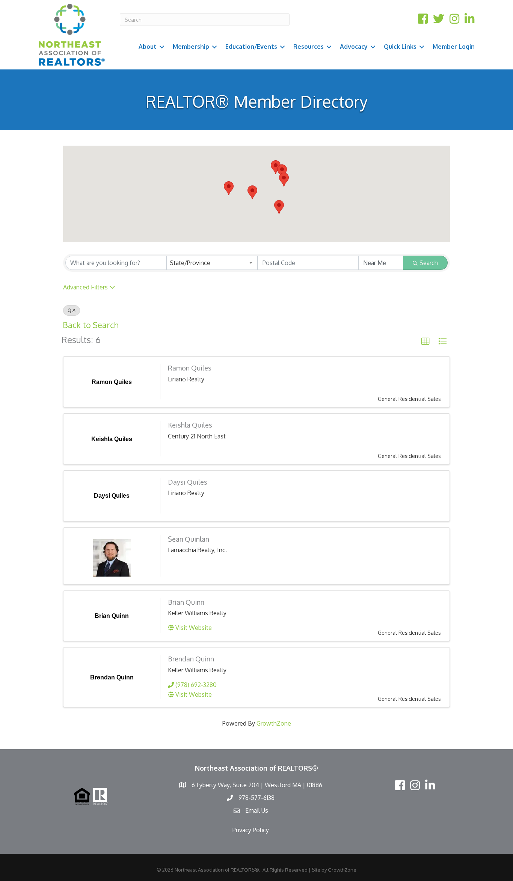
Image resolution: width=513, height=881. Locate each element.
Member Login (454, 46)
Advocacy (354, 46)
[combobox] (212, 263)
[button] (282, 171)
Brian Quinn (186, 602)
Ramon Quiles (189, 368)
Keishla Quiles (190, 425)
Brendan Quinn (191, 659)
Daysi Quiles (187, 482)
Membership (191, 46)
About (148, 46)
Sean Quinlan (188, 539)
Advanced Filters (85, 287)
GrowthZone (273, 723)
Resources (308, 46)
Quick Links (400, 46)
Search (428, 263)
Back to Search (90, 325)
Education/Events (251, 46)
